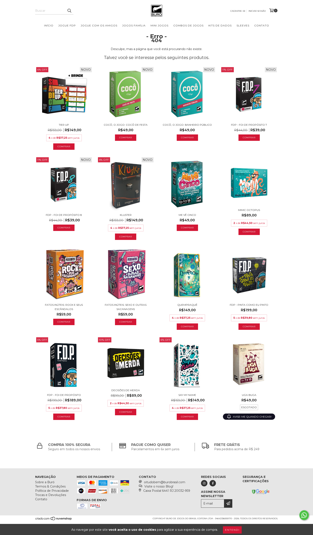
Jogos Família (134, 25)
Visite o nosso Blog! (158, 486)
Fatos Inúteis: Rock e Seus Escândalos (64, 307)
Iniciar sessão (257, 11)
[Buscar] (69, 10)
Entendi (232, 529)
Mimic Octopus (249, 210)
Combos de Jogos (188, 25)
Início (48, 25)
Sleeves (243, 25)
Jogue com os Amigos (99, 25)
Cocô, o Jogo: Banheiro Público (187, 124)
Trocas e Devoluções (50, 495)
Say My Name (187, 395)
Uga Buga (249, 395)
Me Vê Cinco (187, 214)
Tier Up (64, 124)
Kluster (126, 214)
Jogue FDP (67, 25)
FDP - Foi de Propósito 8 (64, 214)
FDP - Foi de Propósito (64, 395)
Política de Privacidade (52, 491)
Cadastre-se (238, 11)
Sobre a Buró (45, 482)
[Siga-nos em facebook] (213, 483)
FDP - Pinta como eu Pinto (249, 304)
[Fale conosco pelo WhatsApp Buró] (304, 515)
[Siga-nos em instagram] (204, 483)
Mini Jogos (159, 25)
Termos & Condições (50, 486)
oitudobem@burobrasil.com (164, 482)
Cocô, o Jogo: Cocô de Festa (126, 124)
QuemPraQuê (187, 304)
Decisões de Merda (125, 390)
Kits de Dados (220, 25)
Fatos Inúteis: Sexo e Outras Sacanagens (125, 307)
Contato (261, 25)
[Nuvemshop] (53, 520)
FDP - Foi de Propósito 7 (249, 124)
